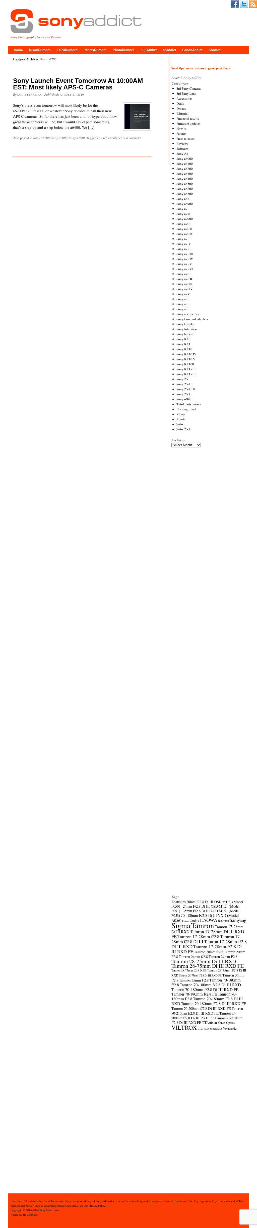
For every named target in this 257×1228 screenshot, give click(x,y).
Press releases (185, 138)
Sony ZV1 (183, 394)
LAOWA (208, 920)
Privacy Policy (97, 1205)
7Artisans (178, 901)
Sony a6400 (184, 178)
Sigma (180, 925)
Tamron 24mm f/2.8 (193, 956)
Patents (181, 133)
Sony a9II (182, 304)
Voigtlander (230, 1028)
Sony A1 (182, 153)
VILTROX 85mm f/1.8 (210, 1028)
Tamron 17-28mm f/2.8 (198, 936)
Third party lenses (188, 404)
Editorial (182, 113)
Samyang (238, 920)
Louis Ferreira (29, 94)
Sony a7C (183, 223)
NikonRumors (39, 50)
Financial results (187, 118)
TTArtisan (209, 1022)
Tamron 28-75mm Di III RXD (203, 961)
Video (180, 414)
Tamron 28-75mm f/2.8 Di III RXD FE (200, 975)
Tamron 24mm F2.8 (223, 956)
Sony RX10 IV (186, 354)
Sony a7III (183, 238)
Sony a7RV (184, 264)
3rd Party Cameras (188, 88)
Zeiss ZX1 (183, 429)
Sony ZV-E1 (184, 384)
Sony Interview (186, 329)
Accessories (184, 98)
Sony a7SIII (77, 138)
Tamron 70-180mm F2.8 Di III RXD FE (213, 1003)
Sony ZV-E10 (185, 389)
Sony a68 (182, 198)
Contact (214, 50)
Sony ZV (182, 379)
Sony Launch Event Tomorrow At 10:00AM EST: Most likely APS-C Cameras (78, 84)
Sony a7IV (183, 243)
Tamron (202, 925)
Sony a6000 (184, 158)
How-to (181, 128)
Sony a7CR (184, 233)
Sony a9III (183, 309)
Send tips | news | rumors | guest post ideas (200, 68)
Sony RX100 (185, 364)
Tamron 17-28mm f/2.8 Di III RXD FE (206, 948)
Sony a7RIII (184, 254)
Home (18, 50)
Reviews (182, 143)
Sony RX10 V (185, 359)
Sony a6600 (184, 188)
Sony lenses (184, 334)
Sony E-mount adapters (192, 319)
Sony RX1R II (186, 369)
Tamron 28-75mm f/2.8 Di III (188, 970)
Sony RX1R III (186, 374)
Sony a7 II (183, 213)
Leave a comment (129, 138)
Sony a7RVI (184, 269)
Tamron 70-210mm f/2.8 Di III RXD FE (207, 1011)
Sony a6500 (184, 183)
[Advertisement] (209, 637)
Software (182, 148)
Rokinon (223, 920)
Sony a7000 (59, 138)
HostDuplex (30, 1214)
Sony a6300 (184, 173)
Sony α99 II (184, 399)
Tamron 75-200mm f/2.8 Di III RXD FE (203, 1015)
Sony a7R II (184, 249)
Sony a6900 (184, 203)
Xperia (180, 419)
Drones (181, 108)
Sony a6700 (41, 138)
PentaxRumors (95, 50)
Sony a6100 (184, 163)
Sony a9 (181, 299)
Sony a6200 (184, 168)
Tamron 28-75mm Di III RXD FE (207, 965)
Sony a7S (182, 274)
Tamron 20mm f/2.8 (208, 951)
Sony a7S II (184, 279)
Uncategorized (186, 409)
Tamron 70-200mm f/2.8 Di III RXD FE (201, 1008)
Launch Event (106, 138)
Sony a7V (183, 294)
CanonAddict (192, 50)
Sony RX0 (183, 339)
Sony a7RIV (184, 259)
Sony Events (185, 324)
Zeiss (179, 424)
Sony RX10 (184, 349)
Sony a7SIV (184, 289)
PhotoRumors (123, 50)
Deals (180, 103)
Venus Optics (226, 1023)
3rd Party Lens (186, 93)
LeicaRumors (67, 50)
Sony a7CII (184, 228)
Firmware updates (188, 123)
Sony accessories (187, 314)
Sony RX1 (183, 344)
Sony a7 (181, 208)
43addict (169, 50)
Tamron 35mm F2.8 (194, 980)
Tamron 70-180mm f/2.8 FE (194, 994)
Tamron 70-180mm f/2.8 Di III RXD (210, 985)
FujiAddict (149, 50)
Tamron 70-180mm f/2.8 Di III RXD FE (204, 989)
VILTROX (184, 1027)
